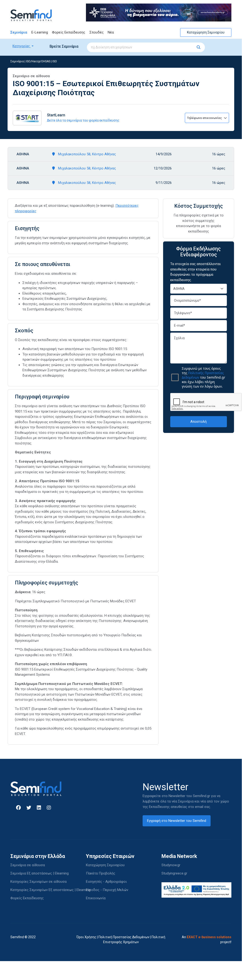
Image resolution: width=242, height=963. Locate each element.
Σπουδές (96, 32)
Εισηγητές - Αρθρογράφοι (106, 881)
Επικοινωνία (96, 898)
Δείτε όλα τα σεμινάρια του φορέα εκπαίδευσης (83, 120)
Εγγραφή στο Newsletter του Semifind (176, 821)
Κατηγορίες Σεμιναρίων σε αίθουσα (38, 881)
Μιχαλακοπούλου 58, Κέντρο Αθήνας (86, 154)
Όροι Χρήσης (86, 937)
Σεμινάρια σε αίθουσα (27, 865)
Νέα (111, 32)
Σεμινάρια (18, 32)
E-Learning (39, 32)
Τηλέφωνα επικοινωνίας (205, 118)
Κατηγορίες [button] (22, 46)
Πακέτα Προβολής (100, 873)
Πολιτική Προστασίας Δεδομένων (123, 937)
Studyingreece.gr (174, 873)
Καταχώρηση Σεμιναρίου (206, 32)
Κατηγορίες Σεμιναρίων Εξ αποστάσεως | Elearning (50, 890)
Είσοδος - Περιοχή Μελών (107, 890)
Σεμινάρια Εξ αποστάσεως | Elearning (39, 873)
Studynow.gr (170, 865)
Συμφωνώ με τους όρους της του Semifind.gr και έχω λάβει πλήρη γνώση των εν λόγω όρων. (203, 377)
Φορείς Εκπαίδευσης (68, 32)
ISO (54, 61)
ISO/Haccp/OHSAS (38, 61)
